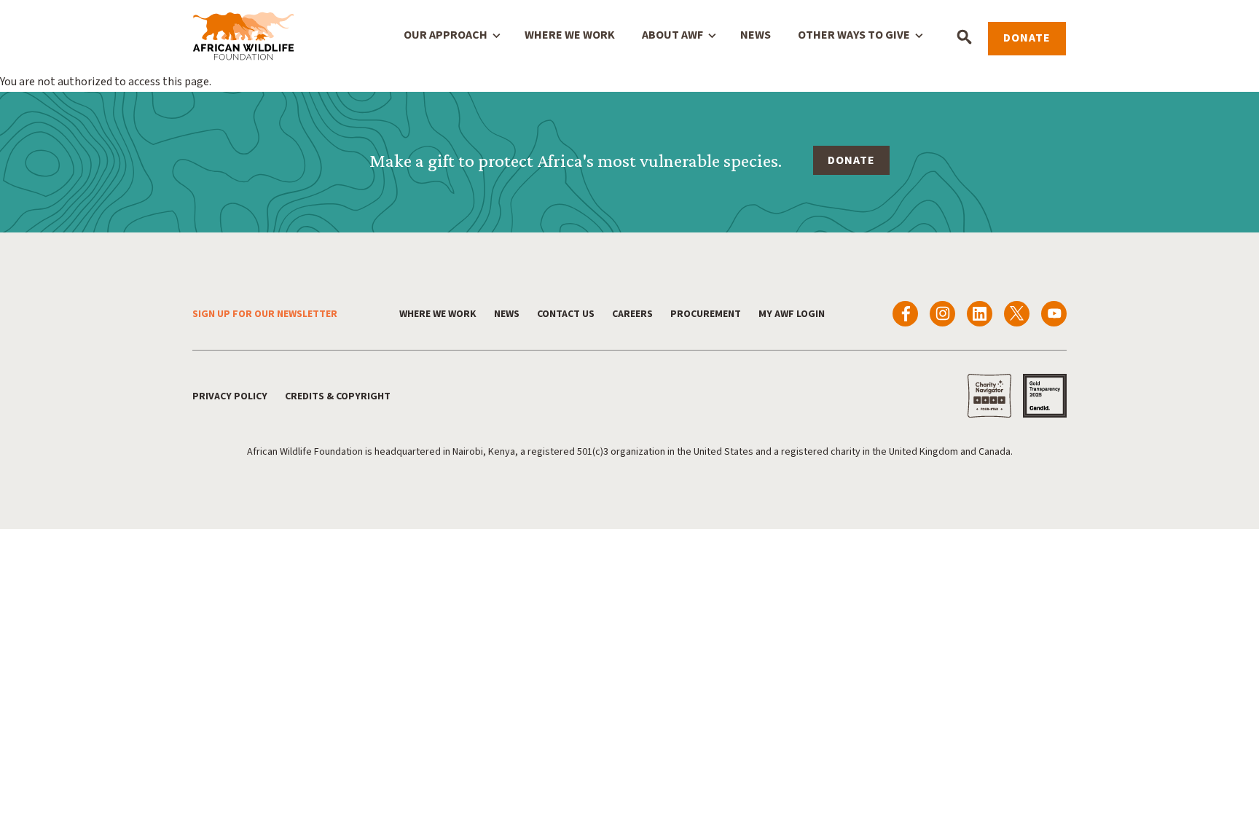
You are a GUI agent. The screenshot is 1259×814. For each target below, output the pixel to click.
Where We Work (570, 35)
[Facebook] (905, 313)
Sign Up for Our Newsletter (264, 314)
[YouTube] (1054, 313)
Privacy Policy (229, 396)
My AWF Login (791, 314)
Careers (632, 314)
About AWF (672, 35)
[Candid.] (1045, 396)
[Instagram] (942, 313)
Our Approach (445, 35)
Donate (1027, 38)
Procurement (705, 314)
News (755, 35)
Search (964, 37)
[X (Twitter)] (1016, 313)
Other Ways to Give (854, 35)
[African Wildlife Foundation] (243, 37)
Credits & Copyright (338, 396)
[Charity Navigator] (989, 396)
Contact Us (566, 314)
